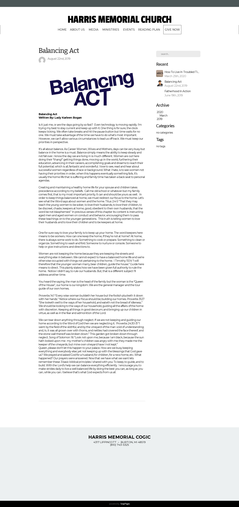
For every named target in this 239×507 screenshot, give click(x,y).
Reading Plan (149, 29)
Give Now (172, 29)
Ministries (111, 29)
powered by (119, 504)
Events (129, 29)
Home (62, 29)
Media (94, 29)
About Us (77, 29)
